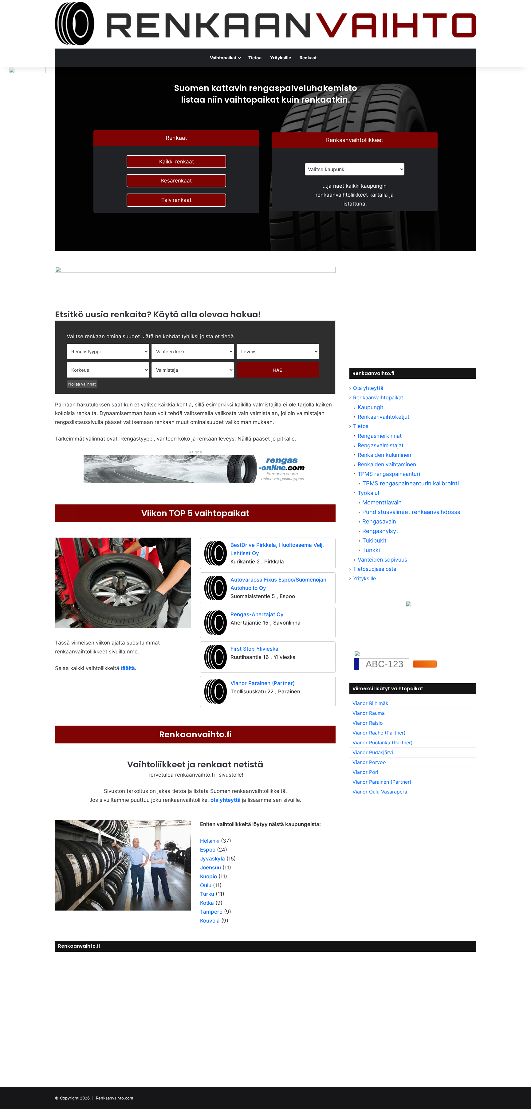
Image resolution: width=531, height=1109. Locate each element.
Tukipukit (374, 540)
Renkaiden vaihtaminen (387, 464)
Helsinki (209, 841)
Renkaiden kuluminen (384, 455)
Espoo (207, 850)
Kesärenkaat (176, 181)
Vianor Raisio (367, 723)
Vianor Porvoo (369, 762)
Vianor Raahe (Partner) (379, 733)
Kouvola (210, 921)
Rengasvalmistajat (380, 445)
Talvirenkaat (176, 200)
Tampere (211, 912)
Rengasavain (379, 521)
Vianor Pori (365, 772)
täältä (128, 668)
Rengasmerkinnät (380, 436)
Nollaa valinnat (82, 384)
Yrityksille (280, 57)
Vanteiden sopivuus (382, 559)
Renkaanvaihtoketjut (383, 416)
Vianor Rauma (368, 713)
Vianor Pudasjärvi (372, 752)
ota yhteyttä (225, 800)
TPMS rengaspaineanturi (389, 474)
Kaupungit (370, 407)
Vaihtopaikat (223, 57)
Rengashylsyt (380, 530)
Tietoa (255, 57)
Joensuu (210, 867)
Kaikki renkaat (176, 162)
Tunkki (371, 550)
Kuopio (208, 876)
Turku (207, 894)
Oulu (205, 885)
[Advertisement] (412, 310)
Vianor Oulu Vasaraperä (379, 792)
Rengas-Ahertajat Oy (257, 614)
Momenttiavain (382, 502)
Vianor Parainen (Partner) (262, 683)
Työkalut (369, 493)
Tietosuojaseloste (374, 569)
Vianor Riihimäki (371, 703)
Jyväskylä (212, 859)
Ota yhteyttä (368, 388)
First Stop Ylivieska (254, 649)
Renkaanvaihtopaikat (378, 397)
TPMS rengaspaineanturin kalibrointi (411, 483)
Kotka (207, 903)
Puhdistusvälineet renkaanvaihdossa (411, 511)
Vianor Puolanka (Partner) (382, 742)
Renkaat (308, 57)
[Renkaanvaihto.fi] (265, 24)
